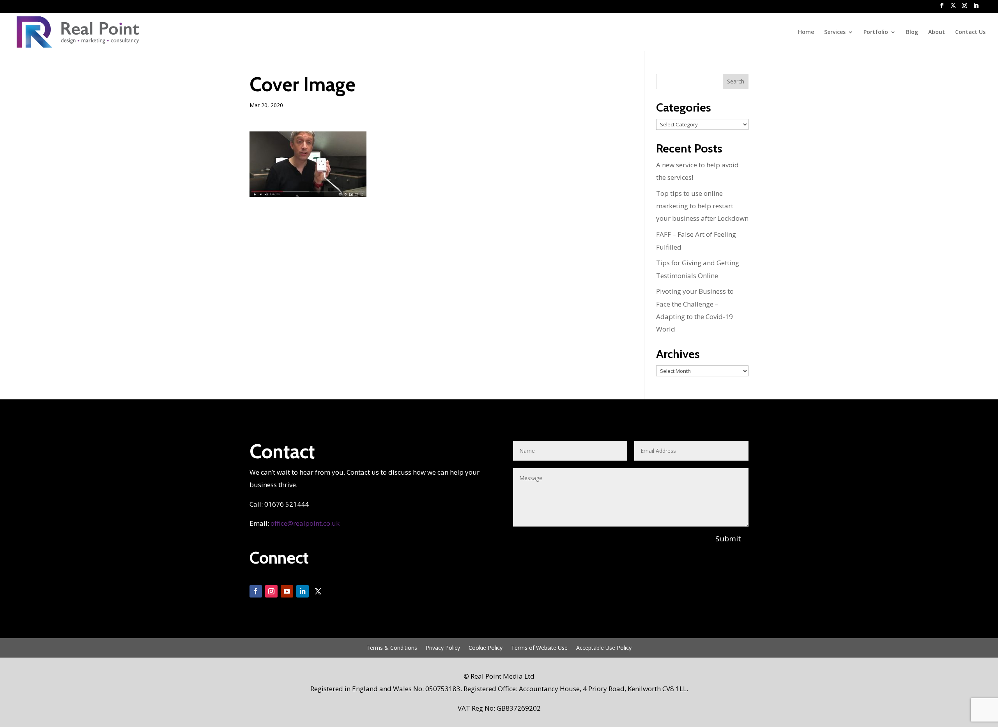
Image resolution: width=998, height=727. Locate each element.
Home (806, 32)
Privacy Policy (443, 648)
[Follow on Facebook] (256, 591)
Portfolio (876, 32)
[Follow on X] (318, 591)
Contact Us (970, 32)
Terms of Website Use (539, 648)
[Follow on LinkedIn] (302, 591)
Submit (728, 539)
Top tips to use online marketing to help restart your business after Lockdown (702, 206)
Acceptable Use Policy (604, 648)
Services (835, 32)
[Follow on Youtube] (287, 591)
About (936, 32)
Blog (912, 32)
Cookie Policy (486, 648)
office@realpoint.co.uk (305, 523)
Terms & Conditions (391, 648)
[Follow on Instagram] (271, 591)
